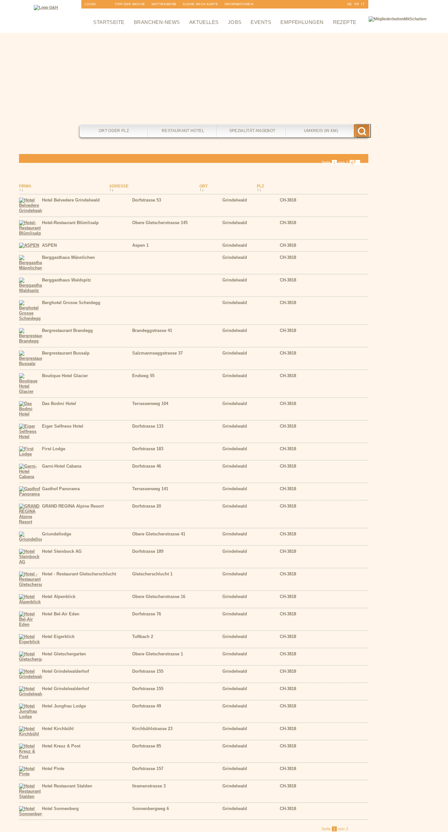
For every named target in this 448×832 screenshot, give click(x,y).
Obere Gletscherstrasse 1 (157, 653)
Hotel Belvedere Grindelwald (71, 200)
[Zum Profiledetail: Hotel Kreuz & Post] (30, 756)
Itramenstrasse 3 (149, 786)
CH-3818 (288, 200)
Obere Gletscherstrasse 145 (160, 222)
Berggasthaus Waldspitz (66, 280)
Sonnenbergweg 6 (150, 808)
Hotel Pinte (53, 768)
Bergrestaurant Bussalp (66, 353)
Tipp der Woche (130, 4)
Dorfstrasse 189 (147, 551)
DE (349, 4)
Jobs (235, 22)
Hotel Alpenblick (58, 596)
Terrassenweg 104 (150, 403)
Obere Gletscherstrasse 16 (158, 596)
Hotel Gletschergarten (64, 653)
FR (357, 4)
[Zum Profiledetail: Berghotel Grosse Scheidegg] (30, 318)
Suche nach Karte (200, 4)
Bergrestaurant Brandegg (67, 330)
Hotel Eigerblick (58, 636)
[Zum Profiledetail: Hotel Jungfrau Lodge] (30, 716)
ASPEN (49, 245)
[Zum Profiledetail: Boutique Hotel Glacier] (30, 391)
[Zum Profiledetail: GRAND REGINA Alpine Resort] (30, 521)
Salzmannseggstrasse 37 (157, 353)
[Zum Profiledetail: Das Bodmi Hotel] (30, 414)
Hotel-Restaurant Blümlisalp (70, 222)
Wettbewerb (164, 4)
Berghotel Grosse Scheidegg (71, 302)
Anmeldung (96, 12)
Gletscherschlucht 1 (152, 573)
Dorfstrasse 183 (147, 448)
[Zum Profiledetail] (355, 209)
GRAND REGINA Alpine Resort (73, 506)
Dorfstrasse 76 (146, 613)
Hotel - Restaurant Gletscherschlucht (79, 573)
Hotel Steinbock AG (62, 551)
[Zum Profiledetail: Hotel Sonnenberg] (30, 813)
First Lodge (53, 448)
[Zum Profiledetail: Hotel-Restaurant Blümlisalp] (30, 233)
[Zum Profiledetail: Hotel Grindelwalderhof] (30, 676)
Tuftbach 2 (142, 636)
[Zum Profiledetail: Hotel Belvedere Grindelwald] (30, 210)
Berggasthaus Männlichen (68, 257)
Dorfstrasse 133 (147, 426)
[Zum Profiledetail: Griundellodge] (30, 539)
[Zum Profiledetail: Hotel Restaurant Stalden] (30, 796)
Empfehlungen (301, 22)
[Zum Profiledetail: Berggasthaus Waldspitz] (30, 290)
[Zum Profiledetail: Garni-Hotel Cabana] (30, 476)
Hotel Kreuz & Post (61, 746)
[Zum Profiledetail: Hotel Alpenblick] (30, 601)
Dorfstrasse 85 (146, 746)
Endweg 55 (143, 375)
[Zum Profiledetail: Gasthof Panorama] (30, 494)
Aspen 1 (140, 245)
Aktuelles (204, 22)
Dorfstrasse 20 (146, 506)
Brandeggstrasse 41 (152, 330)
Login (90, 4)
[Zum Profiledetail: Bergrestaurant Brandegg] (30, 341)
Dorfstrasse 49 (146, 706)
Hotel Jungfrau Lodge (64, 706)
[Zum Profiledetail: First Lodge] (30, 454)
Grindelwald (234, 200)
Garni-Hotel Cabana (61, 466)
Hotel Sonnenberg (60, 808)
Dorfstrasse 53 (146, 200)
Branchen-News (157, 22)
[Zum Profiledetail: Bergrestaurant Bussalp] (30, 363)
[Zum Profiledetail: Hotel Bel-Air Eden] (30, 624)
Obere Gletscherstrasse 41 (158, 534)
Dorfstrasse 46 (146, 466)
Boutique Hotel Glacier (65, 375)
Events (261, 22)
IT (362, 4)
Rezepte (344, 22)
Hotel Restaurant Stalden (67, 786)
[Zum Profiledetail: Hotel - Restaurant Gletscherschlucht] (30, 584)
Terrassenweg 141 (150, 488)
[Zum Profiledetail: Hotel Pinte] (30, 773)
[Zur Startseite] (46, 7)
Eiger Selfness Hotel (62, 426)
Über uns (233, 12)
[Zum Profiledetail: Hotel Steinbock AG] (30, 561)
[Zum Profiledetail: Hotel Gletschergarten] (30, 659)
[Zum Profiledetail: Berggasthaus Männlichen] (30, 267)
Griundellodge (56, 534)
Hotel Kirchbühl (58, 728)
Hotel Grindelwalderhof (65, 671)
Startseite (109, 22)
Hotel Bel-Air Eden (60, 613)
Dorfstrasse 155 (147, 671)
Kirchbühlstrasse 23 (152, 728)
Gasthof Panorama (61, 488)
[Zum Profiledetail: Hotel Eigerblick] (30, 641)
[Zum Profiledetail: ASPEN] (29, 245)
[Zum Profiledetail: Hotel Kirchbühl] (30, 733)
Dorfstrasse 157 (147, 768)
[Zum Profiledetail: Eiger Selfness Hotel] (30, 436)
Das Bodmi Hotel (59, 403)
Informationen (239, 4)
